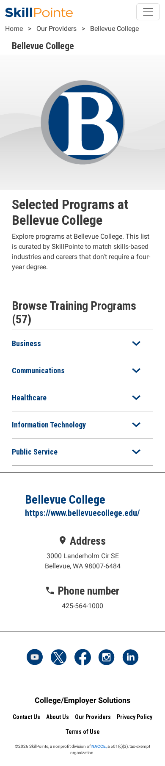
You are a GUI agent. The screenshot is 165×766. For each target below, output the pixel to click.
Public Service (35, 451)
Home (14, 29)
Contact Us (26, 717)
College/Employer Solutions (82, 700)
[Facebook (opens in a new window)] (82, 658)
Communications (38, 370)
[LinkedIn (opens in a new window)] (130, 658)
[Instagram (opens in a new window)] (106, 658)
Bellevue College (114, 29)
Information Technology (49, 424)
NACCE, (99, 746)
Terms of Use (83, 731)
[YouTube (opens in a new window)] (34, 658)
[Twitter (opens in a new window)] (59, 658)
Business (26, 343)
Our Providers (56, 29)
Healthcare (29, 397)
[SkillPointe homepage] (39, 11)
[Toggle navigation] (148, 11)
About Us (57, 717)
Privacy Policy (134, 717)
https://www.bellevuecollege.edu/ (82, 513)
